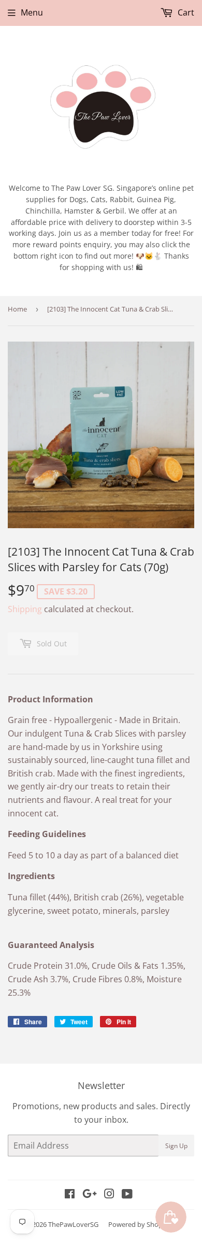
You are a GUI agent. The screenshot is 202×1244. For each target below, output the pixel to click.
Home (17, 309)
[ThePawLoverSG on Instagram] (109, 1194)
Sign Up (176, 1145)
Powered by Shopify (139, 1224)
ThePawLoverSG (73, 1224)
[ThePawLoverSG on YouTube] (127, 1194)
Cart (185, 12)
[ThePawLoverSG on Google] (89, 1194)
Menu (32, 12)
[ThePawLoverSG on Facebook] (69, 1194)
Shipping (25, 609)
